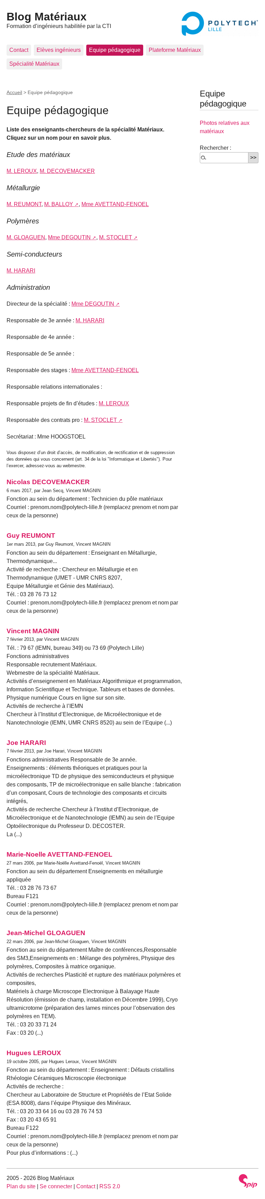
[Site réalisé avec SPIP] (248, 1181)
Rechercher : (215, 148)
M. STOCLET (115, 237)
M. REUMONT (24, 204)
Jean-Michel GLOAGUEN (46, 933)
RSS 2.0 (109, 1186)
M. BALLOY (58, 204)
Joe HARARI (26, 742)
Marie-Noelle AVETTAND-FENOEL (59, 854)
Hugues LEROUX (34, 1053)
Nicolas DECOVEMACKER (48, 482)
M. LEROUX (22, 171)
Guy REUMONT (31, 535)
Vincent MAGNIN (33, 631)
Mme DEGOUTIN (69, 237)
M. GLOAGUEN (26, 237)
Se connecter (56, 1186)
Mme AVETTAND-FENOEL (115, 204)
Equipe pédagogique (114, 50)
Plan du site (21, 1186)
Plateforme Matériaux (175, 50)
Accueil (14, 92)
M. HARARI (21, 271)
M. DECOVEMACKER (67, 171)
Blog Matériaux (47, 16)
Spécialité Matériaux (34, 64)
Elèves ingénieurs (59, 50)
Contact (18, 50)
